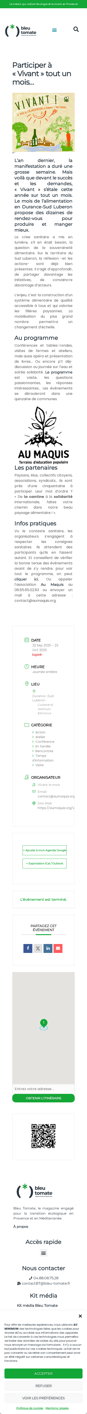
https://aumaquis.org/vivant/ (61, 808)
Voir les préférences (43, 1398)
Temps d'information (43, 758)
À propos (20, 1226)
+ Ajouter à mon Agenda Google (44, 850)
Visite (39, 765)
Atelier (40, 737)
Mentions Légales (57, 1408)
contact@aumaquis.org (56, 796)
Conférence (44, 741)
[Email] (58, 948)
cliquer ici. (26, 579)
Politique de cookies (29, 1408)
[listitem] (43, 4)
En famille (43, 746)
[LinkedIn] (48, 948)
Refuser (43, 1386)
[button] (80, 1316)
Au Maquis (52, 584)
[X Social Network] (37, 948)
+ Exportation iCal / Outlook (44, 863)
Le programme (58, 372)
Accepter (43, 1373)
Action (40, 732)
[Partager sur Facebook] (27, 948)
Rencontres (44, 751)
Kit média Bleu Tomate (35, 1305)
